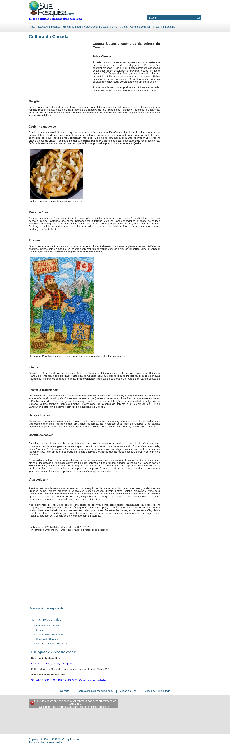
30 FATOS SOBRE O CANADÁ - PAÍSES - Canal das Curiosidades (68, 680)
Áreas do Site (128, 690)
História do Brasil (72, 26)
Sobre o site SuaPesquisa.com (95, 690)
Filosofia (157, 26)
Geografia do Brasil (140, 26)
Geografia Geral (109, 26)
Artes (32, 26)
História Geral (91, 26)
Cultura (123, 26)
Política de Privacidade (156, 690)
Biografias (170, 26)
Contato (64, 690)
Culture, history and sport (51, 663)
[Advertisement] (43, 72)
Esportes (55, 26)
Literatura (43, 26)
